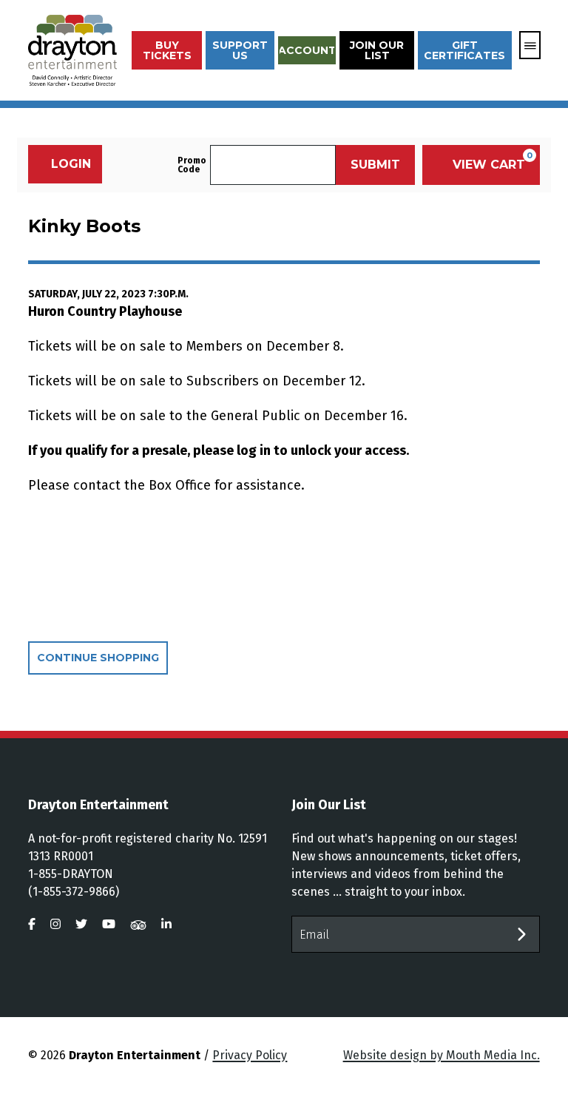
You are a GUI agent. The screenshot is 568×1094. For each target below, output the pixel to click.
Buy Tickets (167, 50)
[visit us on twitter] (81, 924)
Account (307, 50)
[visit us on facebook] (32, 924)
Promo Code (192, 165)
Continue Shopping (98, 657)
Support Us (240, 50)
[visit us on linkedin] (166, 924)
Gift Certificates (464, 50)
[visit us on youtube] (108, 924)
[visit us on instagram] (55, 924)
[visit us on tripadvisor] (138, 924)
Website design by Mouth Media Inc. (441, 1055)
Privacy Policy (249, 1055)
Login (71, 164)
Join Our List (377, 50)
